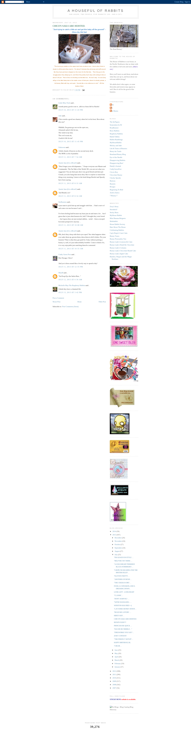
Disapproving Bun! (116, 163)
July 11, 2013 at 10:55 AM (70, 249)
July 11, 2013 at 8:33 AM (70, 183)
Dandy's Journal (115, 166)
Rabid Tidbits (115, 137)
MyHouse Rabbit (116, 215)
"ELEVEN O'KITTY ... (121, 576)
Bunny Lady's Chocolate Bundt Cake (123, 251)
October (118, 544)
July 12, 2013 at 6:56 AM (70, 280)
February (118, 663)
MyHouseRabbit (115, 143)
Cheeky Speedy (115, 178)
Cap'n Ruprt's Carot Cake (118, 233)
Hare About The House (118, 227)
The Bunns (114, 111)
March (117, 660)
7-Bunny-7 (113, 196)
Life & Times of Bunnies (118, 148)
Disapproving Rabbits (117, 160)
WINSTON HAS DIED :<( (123, 605)
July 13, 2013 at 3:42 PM (70, 292)
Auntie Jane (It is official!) (67, 163)
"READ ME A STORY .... (122, 612)
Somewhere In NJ (116, 125)
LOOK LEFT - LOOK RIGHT (124, 592)
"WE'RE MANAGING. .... (122, 602)
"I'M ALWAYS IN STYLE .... (123, 557)
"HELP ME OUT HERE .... (123, 561)
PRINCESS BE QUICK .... (123, 626)
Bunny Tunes (114, 236)
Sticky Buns (114, 212)
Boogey (112, 187)
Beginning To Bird (116, 190)
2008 (115, 685)
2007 (115, 688)
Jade (60, 116)
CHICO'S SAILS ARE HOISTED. (125, 619)
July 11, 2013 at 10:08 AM (70, 225)
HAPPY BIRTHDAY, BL (122, 642)
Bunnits (112, 184)
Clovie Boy (114, 172)
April (117, 657)
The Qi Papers (115, 122)
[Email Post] (83, 90)
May (116, 653)
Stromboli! (113, 209)
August (117, 551)
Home (79, 302)
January (117, 667)
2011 (115, 674)
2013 (115, 535)
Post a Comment (58, 298)
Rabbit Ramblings (116, 140)
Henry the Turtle (115, 151)
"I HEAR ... (118, 646)
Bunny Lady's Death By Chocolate (122, 245)
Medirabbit (114, 221)
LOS (112, 105)
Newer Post (56, 302)
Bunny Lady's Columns (118, 248)
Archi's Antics (114, 193)
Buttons (112, 181)
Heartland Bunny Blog (118, 154)
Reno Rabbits (114, 131)
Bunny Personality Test (118, 239)
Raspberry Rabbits (116, 134)
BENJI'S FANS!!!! (120, 622)
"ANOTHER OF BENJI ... (122, 579)
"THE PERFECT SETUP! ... (123, 639)
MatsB (60, 273)
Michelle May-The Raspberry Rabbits (71, 285)
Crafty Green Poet (64, 254)
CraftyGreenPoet (115, 169)
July (116, 555)
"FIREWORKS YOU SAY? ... (124, 632)
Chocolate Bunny (116, 175)
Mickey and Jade (116, 145)
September (118, 548)
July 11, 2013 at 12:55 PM (70, 267)
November (118, 541)
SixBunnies (62, 202)
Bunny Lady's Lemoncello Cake (121, 242)
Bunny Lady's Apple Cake (119, 254)
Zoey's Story (114, 206)
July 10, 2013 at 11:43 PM (70, 110)
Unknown (61, 147)
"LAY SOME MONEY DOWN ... (125, 609)
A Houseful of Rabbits (96, 11)
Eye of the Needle (116, 157)
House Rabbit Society (117, 224)
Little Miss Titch (64, 103)
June (116, 650)
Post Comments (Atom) (70, 306)
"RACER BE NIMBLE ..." (123, 629)
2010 (115, 678)
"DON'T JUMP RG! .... (121, 599)
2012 (115, 671)
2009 (115, 681)
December (118, 538)
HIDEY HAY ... (119, 616)
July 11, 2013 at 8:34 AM (70, 196)
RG (111, 108)
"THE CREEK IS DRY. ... (122, 583)
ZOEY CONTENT (120, 636)
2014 (115, 531)
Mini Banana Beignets (118, 218)
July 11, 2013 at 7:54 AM (70, 157)
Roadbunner (114, 128)
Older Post (102, 302)
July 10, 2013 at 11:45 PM (70, 141)
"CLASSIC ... (118, 595)
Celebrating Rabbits (117, 230)
